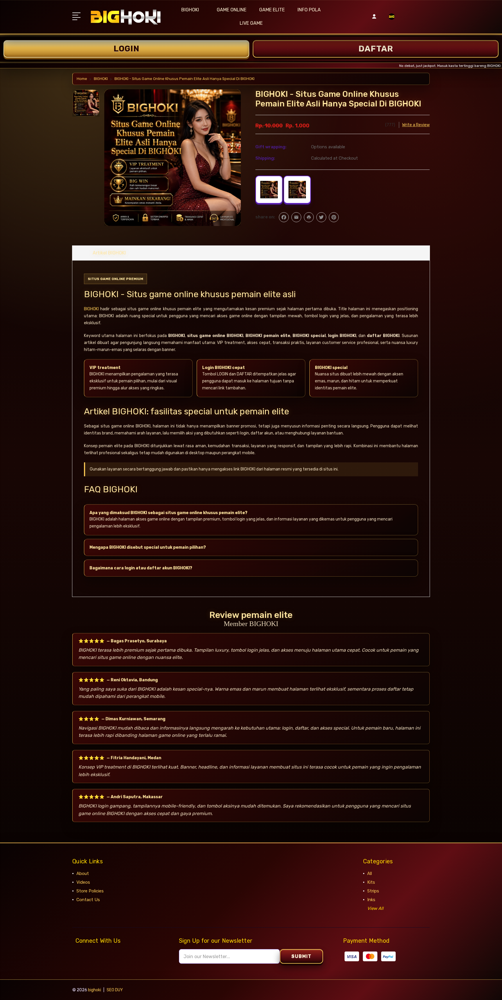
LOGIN (126, 49)
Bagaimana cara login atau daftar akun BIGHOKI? (140, 568)
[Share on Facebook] (284, 217)
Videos (83, 882)
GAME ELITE (272, 10)
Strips (373, 891)
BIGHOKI (190, 10)
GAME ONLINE (231, 10)
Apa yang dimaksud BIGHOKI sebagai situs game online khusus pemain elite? (168, 512)
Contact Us (88, 899)
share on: (265, 217)
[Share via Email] (296, 217)
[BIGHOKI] (391, 20)
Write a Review (416, 124)
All (369, 873)
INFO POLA (309, 10)
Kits (371, 882)
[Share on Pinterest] (334, 217)
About (82, 873)
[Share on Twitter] (321, 217)
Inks (371, 899)
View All (375, 908)
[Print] (309, 217)
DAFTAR (375, 49)
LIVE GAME (251, 23)
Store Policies (90, 891)
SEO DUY (115, 989)
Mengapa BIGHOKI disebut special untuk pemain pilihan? (147, 547)
